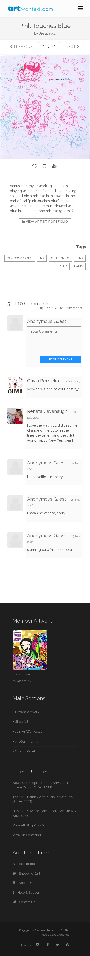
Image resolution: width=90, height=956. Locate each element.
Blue (63, 266)
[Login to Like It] (35, 166)
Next (71, 47)
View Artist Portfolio (46, 221)
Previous (22, 47)
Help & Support (28, 892)
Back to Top (26, 864)
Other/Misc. (60, 258)
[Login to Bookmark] (45, 166)
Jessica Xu (47, 33)
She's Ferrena (22, 674)
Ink (42, 258)
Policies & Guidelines (55, 934)
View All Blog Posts (27, 825)
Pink (80, 258)
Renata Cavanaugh (47, 411)
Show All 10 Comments (63, 308)
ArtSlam (65, 930)
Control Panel (25, 751)
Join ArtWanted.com (30, 731)
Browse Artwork (27, 712)
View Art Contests (26, 835)
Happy (78, 266)
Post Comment (60, 359)
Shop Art (21, 721)
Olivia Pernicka (43, 380)
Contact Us (26, 902)
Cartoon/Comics (19, 258)
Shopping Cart (29, 873)
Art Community (26, 741)
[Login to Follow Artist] (55, 166)
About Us (25, 883)
